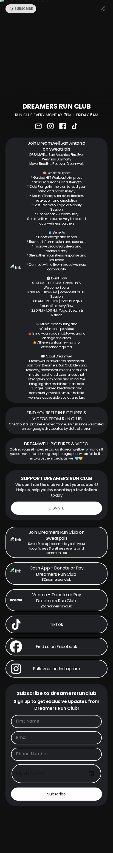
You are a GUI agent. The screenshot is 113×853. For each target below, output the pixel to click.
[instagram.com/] (50, 126)
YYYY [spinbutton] (40, 774)
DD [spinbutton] (29, 774)
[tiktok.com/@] (75, 126)
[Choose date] (91, 773)
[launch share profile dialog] (103, 8)
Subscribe (56, 794)
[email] (38, 126)
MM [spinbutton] (20, 774)
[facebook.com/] (62, 126)
